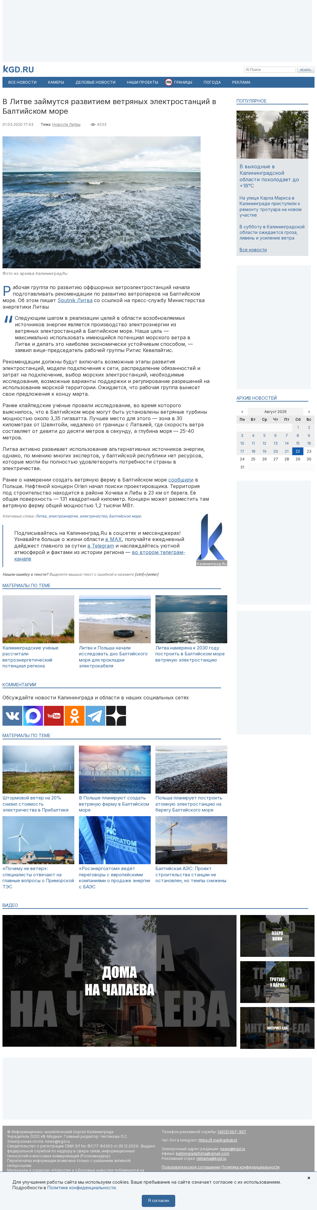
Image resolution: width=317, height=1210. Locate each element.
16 (309, 443)
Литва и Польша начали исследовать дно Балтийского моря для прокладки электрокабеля (113, 657)
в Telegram (100, 546)
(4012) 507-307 (232, 1131)
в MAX (113, 539)
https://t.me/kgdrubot (217, 1140)
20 (275, 451)
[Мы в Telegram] (95, 716)
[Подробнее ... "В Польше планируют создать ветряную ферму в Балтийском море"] (115, 792)
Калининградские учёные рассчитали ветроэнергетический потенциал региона (30, 657)
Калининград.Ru (212, 563)
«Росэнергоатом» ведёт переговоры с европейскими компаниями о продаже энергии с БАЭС (114, 877)
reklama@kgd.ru (211, 1158)
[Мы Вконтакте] (12, 716)
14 (287, 443)
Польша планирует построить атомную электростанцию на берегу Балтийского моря (188, 804)
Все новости (253, 249)
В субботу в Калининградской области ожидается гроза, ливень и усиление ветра (272, 232)
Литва (40, 516)
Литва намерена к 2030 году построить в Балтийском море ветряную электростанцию (190, 654)
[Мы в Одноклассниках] (75, 716)
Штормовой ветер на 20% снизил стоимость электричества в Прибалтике (35, 804)
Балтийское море (125, 516)
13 (276, 443)
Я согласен (158, 1200)
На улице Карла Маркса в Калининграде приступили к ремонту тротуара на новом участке (271, 206)
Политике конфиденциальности (81, 1187)
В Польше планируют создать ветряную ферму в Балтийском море (114, 804)
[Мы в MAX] (33, 716)
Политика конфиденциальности (250, 1167)
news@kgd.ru (232, 1148)
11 (253, 443)
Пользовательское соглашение (191, 1167)
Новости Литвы (66, 124)
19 (265, 451)
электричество (93, 516)
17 (242, 451)
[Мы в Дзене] (116, 716)
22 (298, 451)
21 (287, 451)
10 (242, 443)
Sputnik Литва (75, 300)
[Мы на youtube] (54, 716)
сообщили (180, 480)
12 (264, 443)
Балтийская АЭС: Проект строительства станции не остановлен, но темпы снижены (190, 874)
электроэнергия (63, 516)
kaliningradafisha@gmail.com (202, 1153)
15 (298, 443)
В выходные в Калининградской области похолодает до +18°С (269, 176)
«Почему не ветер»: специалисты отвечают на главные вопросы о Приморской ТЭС (38, 877)
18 (253, 451)
